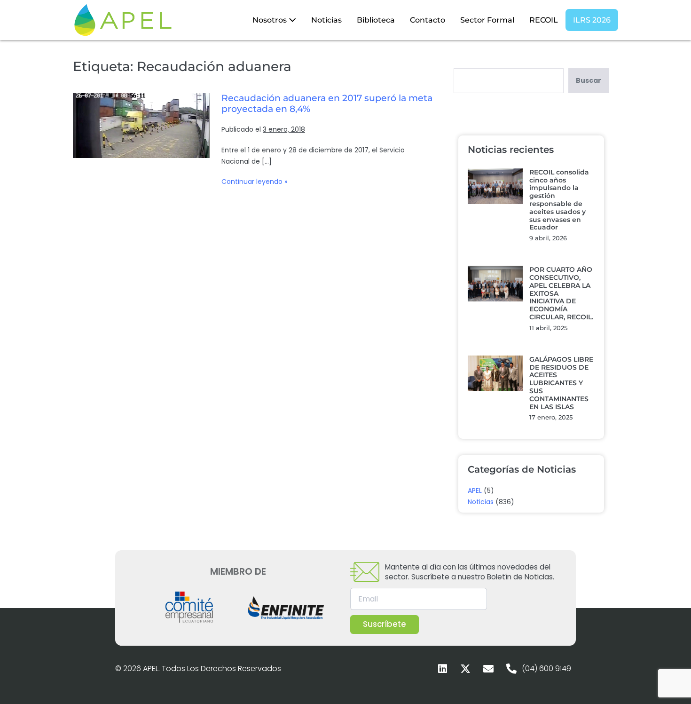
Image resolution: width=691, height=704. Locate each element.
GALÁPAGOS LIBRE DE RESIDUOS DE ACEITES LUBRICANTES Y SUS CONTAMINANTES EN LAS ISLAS (561, 383)
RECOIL (543, 20)
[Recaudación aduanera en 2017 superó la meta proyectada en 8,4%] (141, 125)
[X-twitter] (465, 668)
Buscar (588, 80)
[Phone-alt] (511, 668)
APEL (475, 490)
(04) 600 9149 (546, 668)
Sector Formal (487, 20)
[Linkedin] (442, 668)
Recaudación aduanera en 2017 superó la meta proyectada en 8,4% (326, 103)
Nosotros (270, 20)
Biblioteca (376, 20)
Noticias (326, 20)
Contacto (427, 20)
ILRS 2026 (592, 20)
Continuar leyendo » (254, 181)
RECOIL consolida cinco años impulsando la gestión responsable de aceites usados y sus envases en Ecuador (559, 200)
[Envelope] (488, 668)
